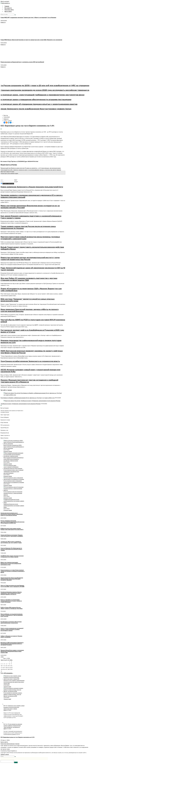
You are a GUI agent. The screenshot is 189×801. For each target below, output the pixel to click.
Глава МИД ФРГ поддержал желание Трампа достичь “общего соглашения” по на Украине (28, 17)
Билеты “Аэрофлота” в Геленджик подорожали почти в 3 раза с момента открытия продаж (11, 601)
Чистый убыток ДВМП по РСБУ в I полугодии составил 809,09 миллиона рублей (33, 321)
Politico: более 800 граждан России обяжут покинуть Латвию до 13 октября (12, 608)
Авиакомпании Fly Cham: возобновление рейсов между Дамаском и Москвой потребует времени (12, 579)
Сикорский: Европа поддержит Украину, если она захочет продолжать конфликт (12, 535)
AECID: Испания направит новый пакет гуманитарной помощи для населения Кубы (30, 371)
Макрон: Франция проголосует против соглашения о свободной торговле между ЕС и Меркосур (29, 381)
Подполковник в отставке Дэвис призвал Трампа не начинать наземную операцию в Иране (12, 571)
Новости (3, 22)
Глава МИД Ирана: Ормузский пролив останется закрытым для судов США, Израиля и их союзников (31, 40)
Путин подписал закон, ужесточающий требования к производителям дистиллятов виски (13, 471)
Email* (16, 181)
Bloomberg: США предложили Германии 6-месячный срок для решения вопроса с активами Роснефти (12, 644)
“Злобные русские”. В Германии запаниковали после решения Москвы (20, 403)
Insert (16, 762)
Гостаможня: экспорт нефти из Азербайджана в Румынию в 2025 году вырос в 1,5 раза (32, 331)
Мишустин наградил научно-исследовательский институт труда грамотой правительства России (30, 259)
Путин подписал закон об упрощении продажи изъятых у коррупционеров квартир (13, 493)
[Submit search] (15, 756)
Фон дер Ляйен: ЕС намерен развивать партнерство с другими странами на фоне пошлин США (29, 279)
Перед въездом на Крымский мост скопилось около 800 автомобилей (22, 62)
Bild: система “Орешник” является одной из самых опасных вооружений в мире (28, 300)
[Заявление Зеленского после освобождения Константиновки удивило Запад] (14, 502)
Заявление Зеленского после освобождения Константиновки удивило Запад (14, 506)
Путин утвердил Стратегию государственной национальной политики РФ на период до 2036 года (12, 522)
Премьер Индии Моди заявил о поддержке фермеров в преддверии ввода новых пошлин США (12, 651)
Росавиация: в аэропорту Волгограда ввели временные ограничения (11, 622)
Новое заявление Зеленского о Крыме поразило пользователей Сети (32, 187)
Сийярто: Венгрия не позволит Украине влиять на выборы (11, 636)
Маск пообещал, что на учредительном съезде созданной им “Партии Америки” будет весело (12, 615)
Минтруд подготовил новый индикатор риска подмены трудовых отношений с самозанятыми (30, 238)
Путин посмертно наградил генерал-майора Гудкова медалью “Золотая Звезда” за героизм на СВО (13, 694)
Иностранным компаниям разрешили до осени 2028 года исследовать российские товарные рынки (13, 459)
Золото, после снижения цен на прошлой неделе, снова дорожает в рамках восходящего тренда (12, 629)
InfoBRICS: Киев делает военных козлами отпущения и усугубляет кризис (12, 556)
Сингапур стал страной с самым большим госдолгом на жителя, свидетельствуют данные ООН (14, 682)
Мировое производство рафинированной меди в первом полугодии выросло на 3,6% (31, 341)
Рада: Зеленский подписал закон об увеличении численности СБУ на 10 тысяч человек (33, 269)
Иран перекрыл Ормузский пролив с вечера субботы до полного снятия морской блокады (30, 310)
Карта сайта (4, 742)
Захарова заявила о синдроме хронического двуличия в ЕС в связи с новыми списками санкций (32, 196)
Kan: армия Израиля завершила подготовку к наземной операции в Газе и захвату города (31, 217)
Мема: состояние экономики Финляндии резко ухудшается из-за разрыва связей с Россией (30, 207)
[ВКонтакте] (4, 122)
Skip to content (5, 1)
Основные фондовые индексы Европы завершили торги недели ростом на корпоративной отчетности (11, 593)
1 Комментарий (7, 686)
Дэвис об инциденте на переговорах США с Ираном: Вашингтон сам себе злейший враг (31, 290)
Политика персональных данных (10, 743)
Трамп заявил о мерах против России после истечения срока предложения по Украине (28, 227)
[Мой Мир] (11, 122)
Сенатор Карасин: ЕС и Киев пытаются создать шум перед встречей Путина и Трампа (11, 549)
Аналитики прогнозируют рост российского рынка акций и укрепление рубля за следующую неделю (12, 514)
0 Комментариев (8, 451)
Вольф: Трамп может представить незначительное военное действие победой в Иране (32, 248)
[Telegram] (8, 122)
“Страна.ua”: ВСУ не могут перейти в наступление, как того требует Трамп (11, 542)
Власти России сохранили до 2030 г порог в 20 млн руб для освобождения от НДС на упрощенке (14, 447)
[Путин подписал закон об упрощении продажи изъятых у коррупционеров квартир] (14, 490)
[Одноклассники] (6, 122)
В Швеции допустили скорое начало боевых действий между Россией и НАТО (12, 529)
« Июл (2, 657)
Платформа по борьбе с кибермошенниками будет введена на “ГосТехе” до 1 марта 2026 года (28, 398)
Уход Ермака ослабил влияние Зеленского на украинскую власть (30, 361)
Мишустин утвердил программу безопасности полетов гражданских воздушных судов (11, 563)
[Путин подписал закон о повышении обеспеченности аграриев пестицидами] (14, 479)
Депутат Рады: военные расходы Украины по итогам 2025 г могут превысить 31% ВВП (12, 586)
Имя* (15, 180)
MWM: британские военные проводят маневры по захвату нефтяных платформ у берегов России (32, 352)
